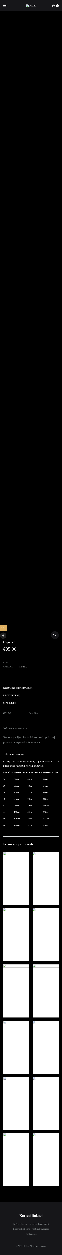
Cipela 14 (39, 890)
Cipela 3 (9, 1059)
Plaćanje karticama (21, 1229)
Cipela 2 (38, 1003)
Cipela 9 (38, 1059)
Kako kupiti (43, 1224)
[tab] (31, 688)
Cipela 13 (39, 1115)
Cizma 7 (38, 946)
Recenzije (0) (11, 695)
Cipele (23, 667)
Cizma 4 (38, 1171)
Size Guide (10, 703)
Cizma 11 (9, 890)
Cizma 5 (9, 1171)
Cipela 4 (9, 1115)
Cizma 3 (9, 1003)
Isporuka (33, 1224)
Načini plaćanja (20, 1224)
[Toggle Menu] (4, 5)
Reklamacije (31, 1234)
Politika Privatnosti (40, 1229)
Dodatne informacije (18, 688)
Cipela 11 (9, 946)
